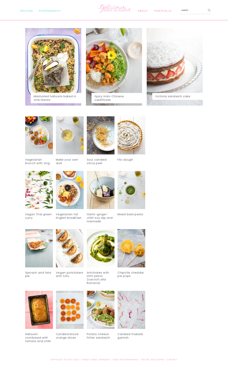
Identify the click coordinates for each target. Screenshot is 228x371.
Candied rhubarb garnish (130, 336)
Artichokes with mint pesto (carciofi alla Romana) (98, 278)
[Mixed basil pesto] (131, 191)
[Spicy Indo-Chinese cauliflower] (114, 67)
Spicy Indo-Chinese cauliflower (109, 98)
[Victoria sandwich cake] (175, 67)
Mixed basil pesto (130, 214)
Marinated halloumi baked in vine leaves (55, 98)
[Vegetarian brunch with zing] (39, 136)
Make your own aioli (67, 161)
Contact (172, 360)
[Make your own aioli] (70, 136)
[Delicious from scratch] (114, 11)
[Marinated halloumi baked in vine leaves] (53, 67)
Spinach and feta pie (38, 274)
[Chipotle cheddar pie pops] (131, 249)
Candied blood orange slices (67, 336)
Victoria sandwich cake (172, 96)
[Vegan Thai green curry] (39, 191)
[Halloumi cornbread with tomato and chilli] (39, 311)
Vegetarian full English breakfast (68, 216)
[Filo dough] (131, 136)
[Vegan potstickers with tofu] (70, 249)
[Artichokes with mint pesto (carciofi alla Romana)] (101, 249)
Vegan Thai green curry (38, 216)
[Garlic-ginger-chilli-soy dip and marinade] (101, 191)
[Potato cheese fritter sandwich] (101, 311)
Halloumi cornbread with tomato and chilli (38, 337)
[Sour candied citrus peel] (101, 136)
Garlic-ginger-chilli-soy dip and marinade (100, 217)
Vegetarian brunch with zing (37, 161)
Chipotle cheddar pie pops (131, 274)
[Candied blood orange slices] (70, 311)
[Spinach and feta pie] (39, 249)
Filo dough (125, 160)
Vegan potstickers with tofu (69, 274)
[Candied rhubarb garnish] (131, 311)
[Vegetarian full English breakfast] (70, 191)
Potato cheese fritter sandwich (98, 336)
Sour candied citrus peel (97, 161)
